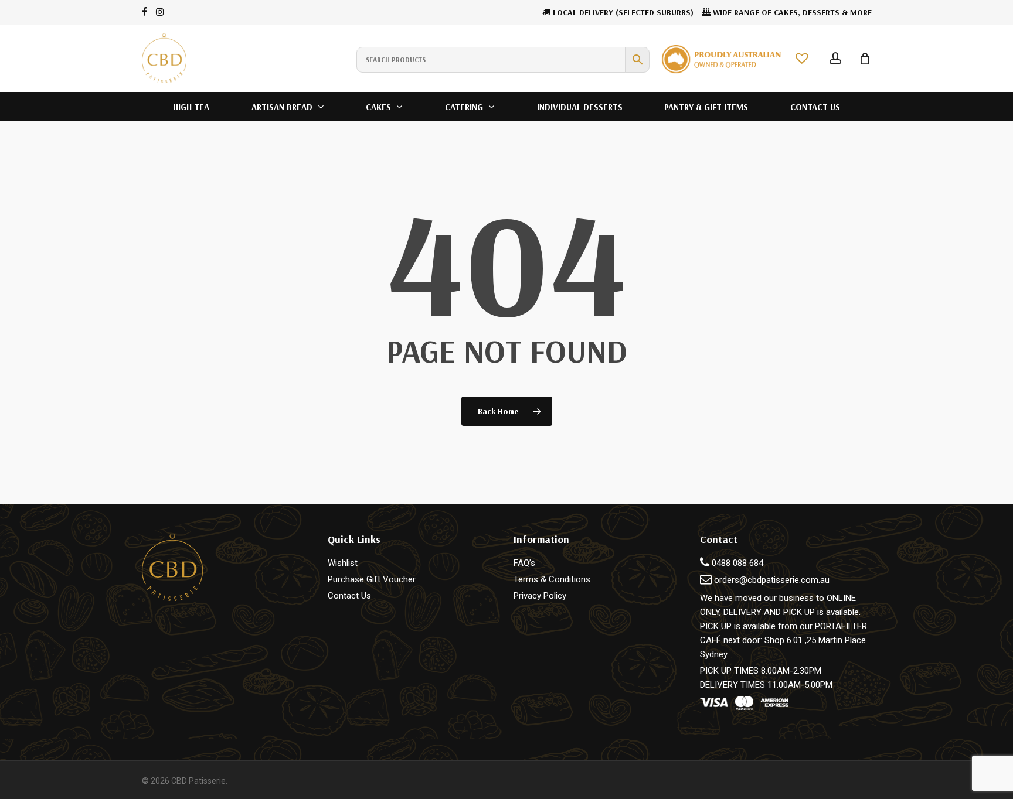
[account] (835, 58)
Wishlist (343, 563)
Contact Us (349, 595)
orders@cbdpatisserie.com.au (772, 580)
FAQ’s (524, 563)
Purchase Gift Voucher (372, 579)
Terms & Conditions (552, 579)
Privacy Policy (540, 595)
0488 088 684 (736, 563)
